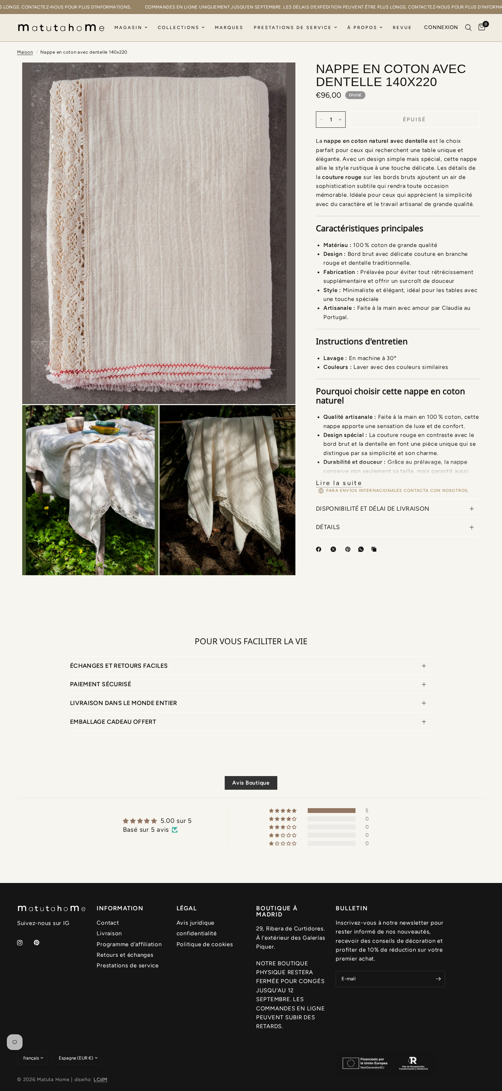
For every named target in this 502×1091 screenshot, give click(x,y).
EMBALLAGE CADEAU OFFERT (113, 721)
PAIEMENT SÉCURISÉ (100, 684)
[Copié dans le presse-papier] (375, 549)
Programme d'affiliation (129, 944)
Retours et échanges (125, 954)
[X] (335, 549)
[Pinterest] (349, 549)
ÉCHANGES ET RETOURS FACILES (119, 665)
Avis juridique (195, 922)
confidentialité (197, 933)
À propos (362, 27)
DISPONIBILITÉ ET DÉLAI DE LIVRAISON (372, 508)
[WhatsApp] (362, 549)
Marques (229, 27)
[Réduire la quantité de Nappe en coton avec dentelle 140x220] (321, 119)
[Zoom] (281, 76)
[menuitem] (131, 28)
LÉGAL (187, 908)
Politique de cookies (205, 944)
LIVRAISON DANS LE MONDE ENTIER (123, 702)
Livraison (109, 933)
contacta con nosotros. (436, 490)
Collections (178, 27)
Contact (108, 922)
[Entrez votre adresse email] (438, 979)
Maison (25, 52)
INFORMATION (120, 908)
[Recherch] (468, 27)
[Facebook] (320, 549)
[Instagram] (24, 942)
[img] (157, 820)
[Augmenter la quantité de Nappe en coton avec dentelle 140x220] (340, 119)
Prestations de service (293, 27)
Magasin (128, 27)
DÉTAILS (328, 526)
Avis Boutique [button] (251, 782)
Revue (402, 27)
